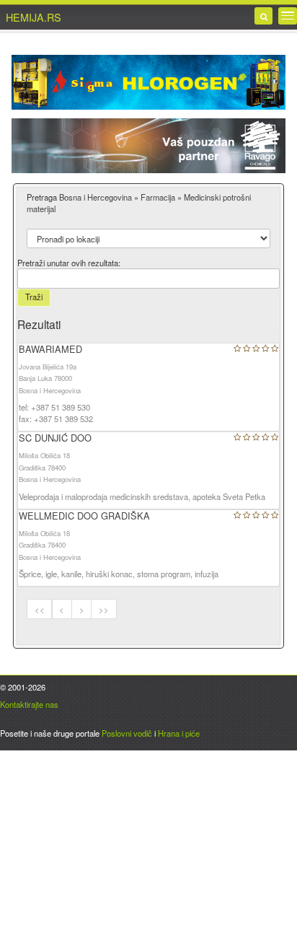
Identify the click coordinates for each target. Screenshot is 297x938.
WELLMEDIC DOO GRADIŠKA (84, 515)
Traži (34, 296)
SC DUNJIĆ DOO (55, 437)
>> (104, 609)
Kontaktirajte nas (29, 704)
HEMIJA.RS (33, 17)
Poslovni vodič (127, 733)
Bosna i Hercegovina (95, 197)
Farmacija (158, 197)
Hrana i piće (179, 733)
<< (40, 609)
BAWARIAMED (50, 349)
